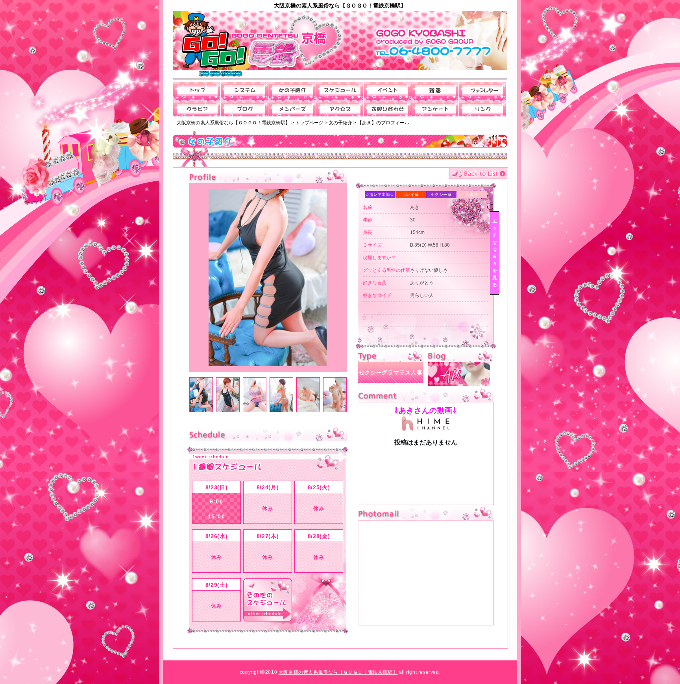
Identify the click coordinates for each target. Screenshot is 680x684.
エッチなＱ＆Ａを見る (494, 253)
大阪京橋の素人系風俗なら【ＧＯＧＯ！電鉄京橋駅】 (338, 672)
